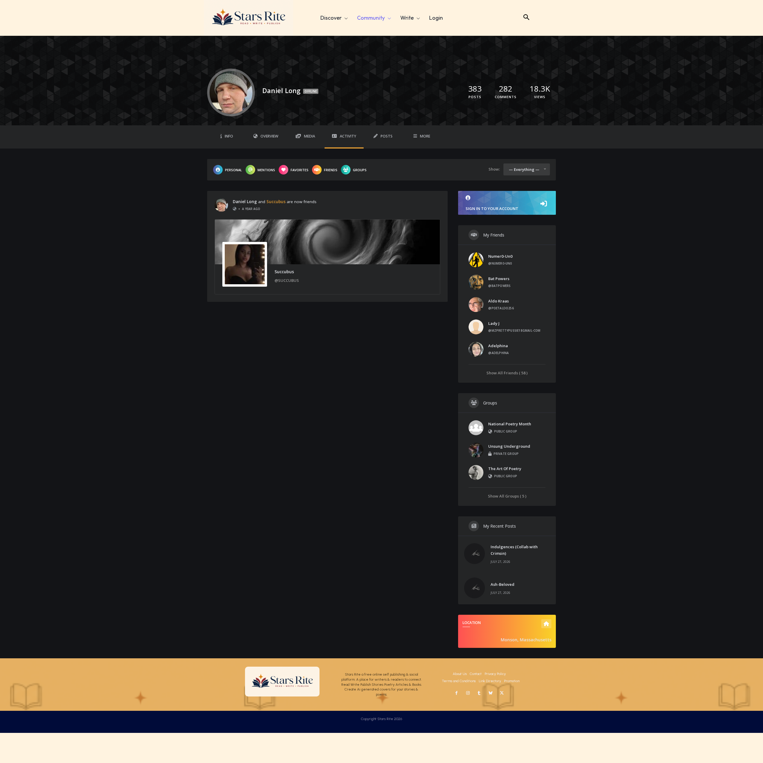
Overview (269, 136)
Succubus (276, 201)
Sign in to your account (492, 208)
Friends (330, 170)
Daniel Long (245, 201)
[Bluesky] (490, 693)
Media (309, 136)
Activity (348, 136)
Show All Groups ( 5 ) (507, 495)
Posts (387, 136)
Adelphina (498, 345)
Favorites (299, 170)
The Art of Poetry (504, 468)
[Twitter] (502, 693)
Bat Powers (498, 278)
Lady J (494, 323)
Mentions (266, 170)
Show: (494, 169)
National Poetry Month (509, 424)
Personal (233, 170)
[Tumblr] (479, 693)
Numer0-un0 (500, 256)
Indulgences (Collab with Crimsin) (514, 550)
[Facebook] (456, 693)
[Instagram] (468, 693)
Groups (360, 170)
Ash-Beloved (502, 584)
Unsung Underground (509, 446)
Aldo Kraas (498, 301)
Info (229, 136)
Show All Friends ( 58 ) (507, 372)
